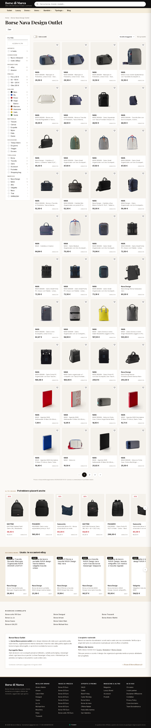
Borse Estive (85, 700)
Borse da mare (86, 703)
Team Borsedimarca (133, 706)
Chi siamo (129, 687)
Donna (27, 10)
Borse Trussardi (108, 614)
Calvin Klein (40, 694)
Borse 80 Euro (63, 706)
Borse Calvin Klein (60, 621)
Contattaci (130, 697)
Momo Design (116, 650)
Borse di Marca (14, 684)
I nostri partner (131, 690)
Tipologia (58, 10)
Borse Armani (59, 618)
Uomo (36, 10)
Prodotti (106, 697)
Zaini (9, 29)
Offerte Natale (86, 706)
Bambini (47, 10)
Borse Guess (10, 621)
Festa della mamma (87, 710)
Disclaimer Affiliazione (134, 694)
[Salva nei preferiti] (57, 45)
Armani (38, 690)
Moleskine (106, 650)
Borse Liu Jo (10, 618)
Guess (38, 700)
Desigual (39, 697)
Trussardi (39, 716)
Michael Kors (40, 706)
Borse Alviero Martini (109, 618)
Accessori (107, 694)
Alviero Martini (41, 687)
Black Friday (85, 694)
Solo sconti (43, 37)
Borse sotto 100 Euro (13, 614)
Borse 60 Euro (63, 703)
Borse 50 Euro (63, 700)
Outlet (9, 10)
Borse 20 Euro (63, 690)
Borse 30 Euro (63, 694)
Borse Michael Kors (61, 624)
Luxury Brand (108, 690)
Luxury (18, 10)
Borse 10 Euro (63, 687)
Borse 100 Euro (63, 710)
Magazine (107, 687)
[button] (18, 38)
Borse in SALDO (11, 624)
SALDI (83, 687)
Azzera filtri (17, 43)
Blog (69, 10)
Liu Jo (38, 703)
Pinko (37, 713)
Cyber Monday (86, 697)
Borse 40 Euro (63, 697)
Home (7, 18)
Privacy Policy (131, 700)
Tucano (99, 650)
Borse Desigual (59, 614)
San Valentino (86, 713)
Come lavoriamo (132, 703)
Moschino (39, 710)
